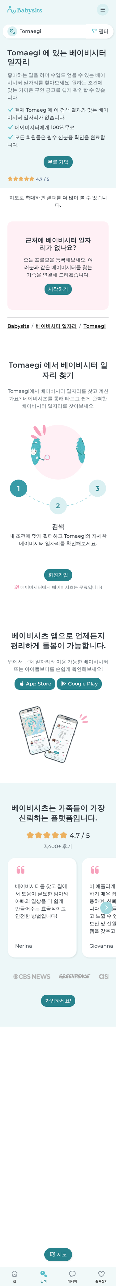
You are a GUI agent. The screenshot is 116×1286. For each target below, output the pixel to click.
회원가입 (58, 575)
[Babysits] (24, 9)
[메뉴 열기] (103, 10)
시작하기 (58, 289)
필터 (103, 31)
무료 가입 (58, 162)
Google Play (82, 684)
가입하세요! (58, 1001)
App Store (38, 684)
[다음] (106, 908)
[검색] (12, 31)
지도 (62, 1254)
